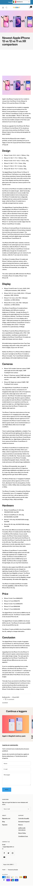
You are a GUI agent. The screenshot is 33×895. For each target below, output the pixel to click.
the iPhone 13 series (12, 99)
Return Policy (22, 833)
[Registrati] (28, 809)
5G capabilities (9, 585)
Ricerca (20, 824)
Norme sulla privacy (8, 756)
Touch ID (15, 142)
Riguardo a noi (6, 818)
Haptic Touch (10, 347)
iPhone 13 (24, 101)
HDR (26, 351)
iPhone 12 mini (18, 113)
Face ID (6, 144)
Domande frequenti (23, 821)
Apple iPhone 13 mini (10, 172)
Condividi (5, 702)
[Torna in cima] (28, 883)
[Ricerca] (6, 7)
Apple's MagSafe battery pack (13, 736)
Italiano (19, 2)
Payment (4, 824)
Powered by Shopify (13, 869)
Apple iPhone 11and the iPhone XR (14, 207)
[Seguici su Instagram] (12, 853)
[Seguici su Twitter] (8, 853)
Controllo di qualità (23, 818)
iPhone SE (13, 138)
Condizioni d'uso (23, 836)
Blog (3, 821)
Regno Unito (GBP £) (8, 864)
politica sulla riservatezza (21, 829)
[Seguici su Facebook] (4, 853)
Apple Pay (24, 579)
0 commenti (10, 699)
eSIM (6, 569)
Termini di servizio (20, 756)
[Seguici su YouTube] (4, 857)
